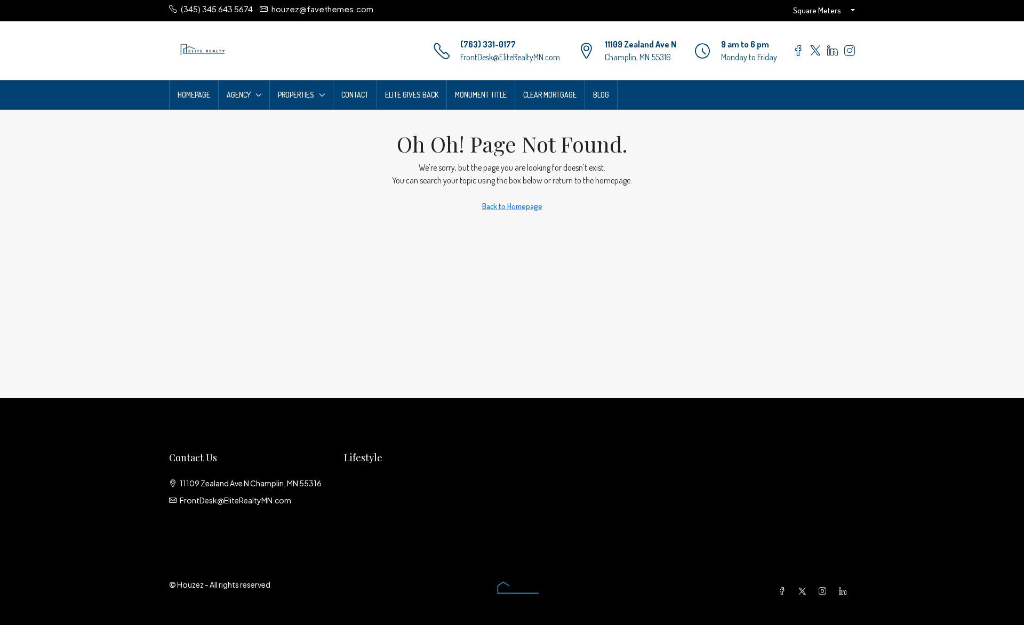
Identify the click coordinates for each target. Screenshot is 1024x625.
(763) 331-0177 (488, 44)
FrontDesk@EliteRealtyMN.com (510, 57)
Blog (601, 94)
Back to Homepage (512, 206)
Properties (296, 94)
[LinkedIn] (845, 591)
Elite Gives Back (411, 94)
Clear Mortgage (550, 94)
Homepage (194, 94)
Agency (239, 94)
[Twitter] (804, 591)
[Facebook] (784, 591)
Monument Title (481, 94)
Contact (355, 94)
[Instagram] (824, 591)
